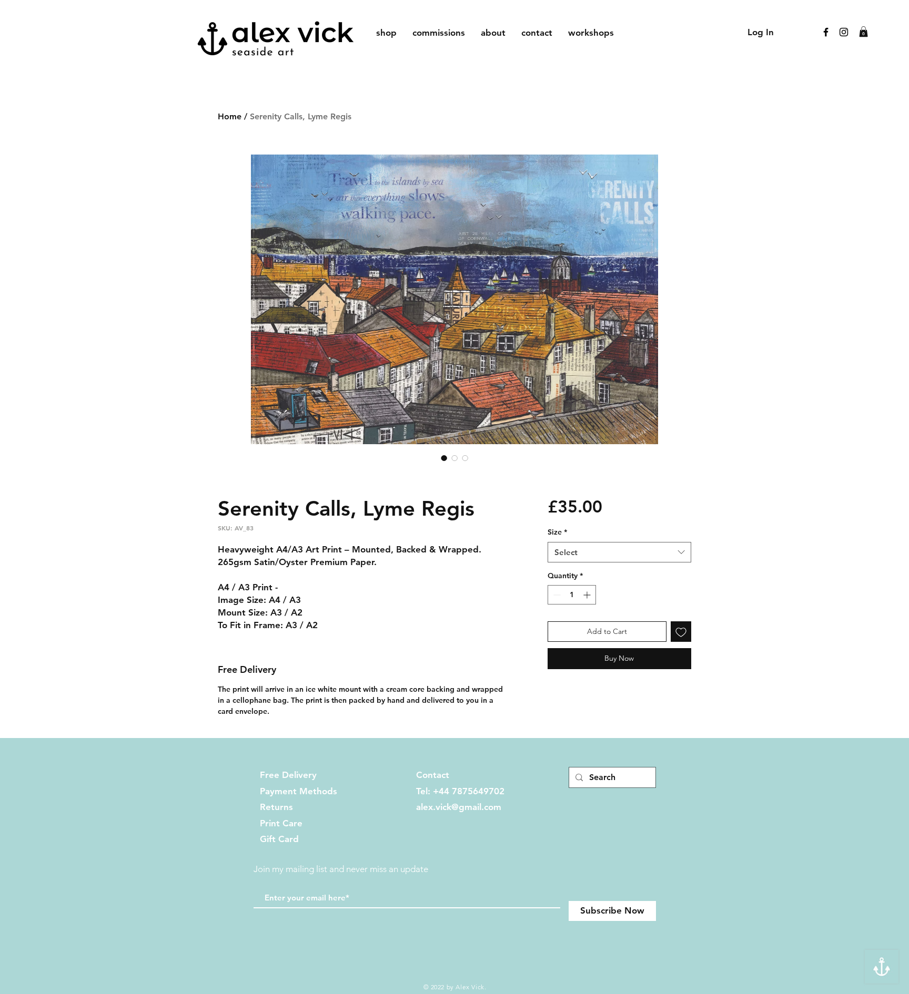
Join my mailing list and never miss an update (341, 869)
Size (557, 532)
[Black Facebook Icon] (826, 32)
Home (229, 116)
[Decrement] (555, 595)
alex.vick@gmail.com (458, 807)
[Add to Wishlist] (681, 631)
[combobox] (619, 552)
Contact (432, 775)
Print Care (281, 823)
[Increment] (587, 595)
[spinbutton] (571, 595)
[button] (863, 31)
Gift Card (279, 839)
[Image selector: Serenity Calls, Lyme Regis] (444, 458)
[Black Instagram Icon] (844, 32)
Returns (276, 807)
